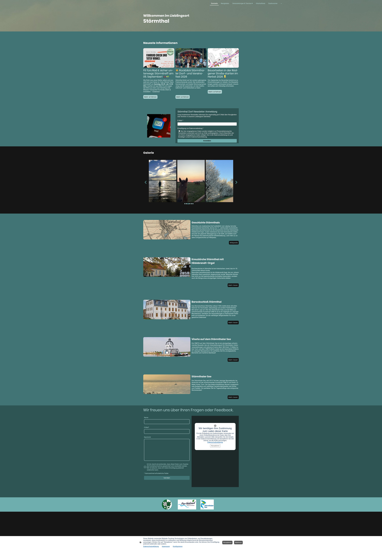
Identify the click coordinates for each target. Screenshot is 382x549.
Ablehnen (238, 542)
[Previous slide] (145, 182)
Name (146, 417)
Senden (167, 478)
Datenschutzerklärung (215, 442)
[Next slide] (236, 182)
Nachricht (147, 437)
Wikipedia (234, 243)
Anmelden (207, 141)
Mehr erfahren (182, 97)
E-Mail (179, 120)
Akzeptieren (215, 446)
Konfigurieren (177, 546)
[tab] (184, 203)
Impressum (166, 546)
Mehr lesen (233, 285)
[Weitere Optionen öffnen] (281, 3)
